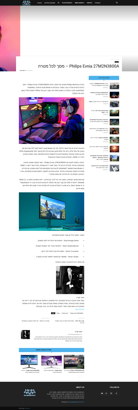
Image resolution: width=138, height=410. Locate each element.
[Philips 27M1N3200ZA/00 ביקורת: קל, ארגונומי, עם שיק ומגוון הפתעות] (74, 362)
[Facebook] (116, 393)
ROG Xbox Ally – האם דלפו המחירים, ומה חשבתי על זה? (69, 322)
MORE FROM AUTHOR (43, 350)
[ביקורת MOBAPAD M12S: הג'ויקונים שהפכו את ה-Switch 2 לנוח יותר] (114, 86)
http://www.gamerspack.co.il (75, 334)
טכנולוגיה (97, 3)
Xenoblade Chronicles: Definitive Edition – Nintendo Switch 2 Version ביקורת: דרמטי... (99, 157)
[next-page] (79, 376)
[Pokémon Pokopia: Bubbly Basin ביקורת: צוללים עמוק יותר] (114, 95)
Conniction (27, 408)
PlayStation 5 (67, 3)
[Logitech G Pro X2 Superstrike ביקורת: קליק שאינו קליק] (114, 168)
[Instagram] (111, 393)
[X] (106, 393)
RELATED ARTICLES (60, 350)
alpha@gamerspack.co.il (76, 402)
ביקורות (39, 3)
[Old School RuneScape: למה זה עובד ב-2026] (114, 113)
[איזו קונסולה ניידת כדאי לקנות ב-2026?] (114, 104)
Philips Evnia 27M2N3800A (76, 313)
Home (117, 59)
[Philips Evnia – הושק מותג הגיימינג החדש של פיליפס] (51, 362)
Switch (89, 3)
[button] (117, 3)
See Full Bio (79, 309)
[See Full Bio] (74, 309)
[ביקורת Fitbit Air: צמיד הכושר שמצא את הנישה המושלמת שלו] (114, 131)
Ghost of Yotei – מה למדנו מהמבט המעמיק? (35, 321)
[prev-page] (82, 376)
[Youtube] (102, 393)
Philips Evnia (65, 313)
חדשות (116, 62)
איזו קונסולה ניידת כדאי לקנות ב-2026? (98, 101)
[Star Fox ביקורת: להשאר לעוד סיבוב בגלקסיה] (114, 149)
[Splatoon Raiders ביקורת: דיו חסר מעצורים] (114, 140)
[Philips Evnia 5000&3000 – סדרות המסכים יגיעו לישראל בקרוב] (29, 362)
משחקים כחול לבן (49, 3)
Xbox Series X (79, 3)
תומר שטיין (22, 70)
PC (58, 3)
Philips (58, 313)
